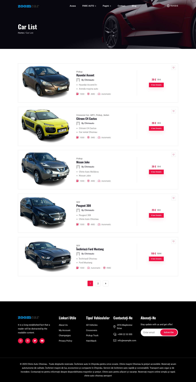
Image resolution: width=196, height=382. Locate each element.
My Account (64, 330)
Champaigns (65, 335)
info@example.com (127, 340)
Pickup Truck (92, 335)
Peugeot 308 (83, 205)
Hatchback (91, 341)
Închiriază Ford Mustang (90, 249)
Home (21, 33)
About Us (63, 325)
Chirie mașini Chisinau (130, 364)
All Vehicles (92, 325)
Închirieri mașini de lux (56, 368)
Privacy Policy (65, 341)
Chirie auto (107, 372)
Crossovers (91, 330)
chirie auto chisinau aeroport (98, 375)
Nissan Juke (83, 162)
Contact (121, 6)
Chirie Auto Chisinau (37, 364)
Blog (134, 6)
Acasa (73, 6)
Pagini (106, 6)
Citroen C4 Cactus (86, 118)
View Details (156, 85)
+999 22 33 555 (125, 334)
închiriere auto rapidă (124, 368)
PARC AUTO (88, 6)
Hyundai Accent (85, 75)
